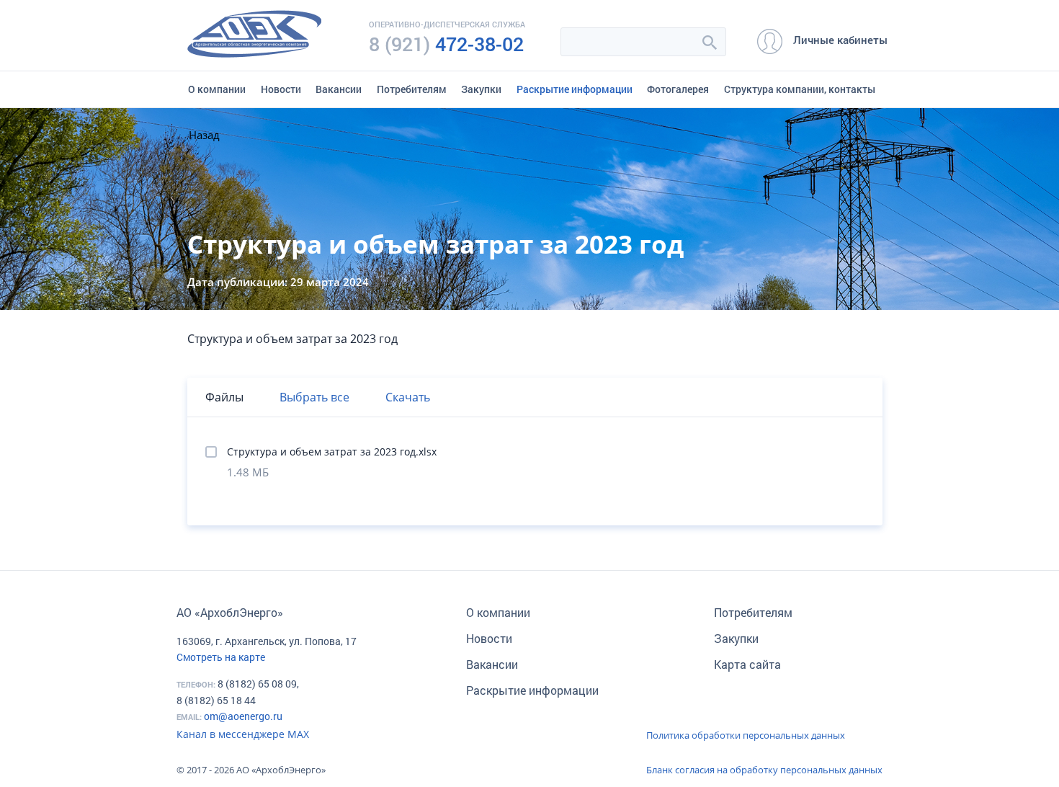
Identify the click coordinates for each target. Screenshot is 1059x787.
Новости (281, 89)
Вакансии (339, 89)
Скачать (407, 397)
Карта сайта (747, 664)
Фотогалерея (678, 89)
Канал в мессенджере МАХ (242, 734)
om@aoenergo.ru (243, 716)
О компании (217, 89)
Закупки (481, 89)
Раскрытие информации (575, 89)
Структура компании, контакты (799, 89)
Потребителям (412, 89)
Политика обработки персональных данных (745, 735)
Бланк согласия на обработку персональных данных (764, 769)
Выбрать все (314, 397)
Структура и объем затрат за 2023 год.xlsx (332, 451)
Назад (204, 135)
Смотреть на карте (220, 657)
